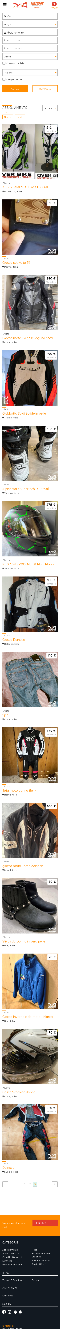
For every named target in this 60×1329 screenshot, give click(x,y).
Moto (34, 1249)
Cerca (15, 88)
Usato (20, 117)
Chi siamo (7, 1295)
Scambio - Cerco (41, 1260)
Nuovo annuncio (41, 1224)
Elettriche (7, 1260)
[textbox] (30, 24)
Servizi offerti (39, 1264)
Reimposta (45, 88)
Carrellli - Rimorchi (12, 1257)
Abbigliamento (15, 32)
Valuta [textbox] (7, 56)
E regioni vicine (14, 79)
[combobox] (30, 24)
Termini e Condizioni (13, 1280)
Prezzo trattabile (15, 63)
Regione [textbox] (8, 72)
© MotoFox (8, 1325)
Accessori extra (10, 1253)
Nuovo (7, 117)
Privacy (36, 1280)
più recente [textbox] (50, 108)
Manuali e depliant (12, 1264)
